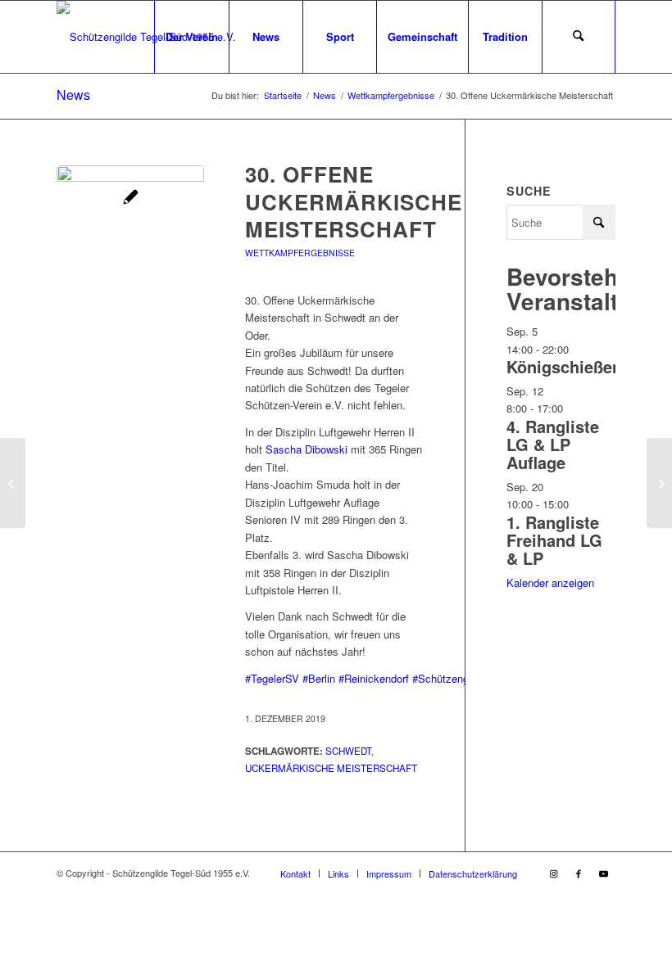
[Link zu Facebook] (578, 872)
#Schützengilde (448, 678)
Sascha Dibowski (306, 449)
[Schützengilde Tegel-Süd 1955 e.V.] (146, 37)
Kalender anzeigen (550, 582)
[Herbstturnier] (12, 483)
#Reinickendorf (373, 678)
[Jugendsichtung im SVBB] (659, 483)
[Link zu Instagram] (554, 872)
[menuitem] (191, 37)
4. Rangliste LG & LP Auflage (552, 444)
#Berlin (318, 678)
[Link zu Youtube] (603, 872)
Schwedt (348, 750)
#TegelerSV (272, 678)
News (73, 94)
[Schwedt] (130, 239)
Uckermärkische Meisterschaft (331, 767)
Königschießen (564, 366)
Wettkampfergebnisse (300, 252)
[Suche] (578, 37)
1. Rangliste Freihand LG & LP (554, 540)
